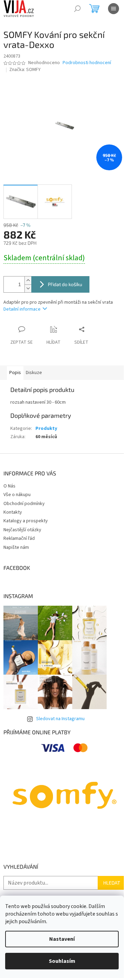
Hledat (111, 883)
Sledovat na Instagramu (60, 718)
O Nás (9, 486)
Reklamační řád (19, 538)
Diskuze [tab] (34, 372)
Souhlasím (62, 961)
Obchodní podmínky (24, 503)
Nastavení (62, 939)
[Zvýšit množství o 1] (27, 280)
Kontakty (12, 512)
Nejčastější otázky (22, 529)
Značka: (25, 69)
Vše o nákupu (17, 494)
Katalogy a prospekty (25, 520)
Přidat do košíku (65, 284)
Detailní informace (22, 309)
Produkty (46, 428)
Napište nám (16, 547)
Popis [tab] (15, 372)
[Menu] (113, 9)
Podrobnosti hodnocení (87, 63)
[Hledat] (77, 9)
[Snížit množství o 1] (27, 288)
